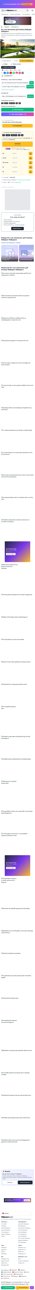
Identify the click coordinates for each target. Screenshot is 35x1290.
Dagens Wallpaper (5, 1234)
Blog (19, 1258)
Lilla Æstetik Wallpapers (24, 1238)
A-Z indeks (4, 1224)
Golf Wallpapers (22, 1242)
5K (16, 103)
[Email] (19, 73)
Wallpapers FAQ (5, 1258)
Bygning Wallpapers (23, 1240)
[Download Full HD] (30, 158)
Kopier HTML (30, 86)
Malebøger (4, 1253)
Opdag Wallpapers (5, 1228)
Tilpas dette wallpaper (18, 114)
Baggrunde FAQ (5, 1261)
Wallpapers (6, 26)
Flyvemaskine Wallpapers (24, 1228)
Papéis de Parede (18, 1272)
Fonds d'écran (6, 1276)
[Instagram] (16, 73)
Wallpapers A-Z (22, 1247)
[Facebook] (5, 73)
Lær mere (9, 1182)
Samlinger (3, 1226)
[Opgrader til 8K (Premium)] (30, 171)
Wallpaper (22, 1270)
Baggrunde (4, 1249)
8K (19, 103)
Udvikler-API (21, 1263)
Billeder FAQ (4, 1263)
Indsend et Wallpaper (23, 1261)
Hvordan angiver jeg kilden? (7, 89)
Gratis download (18, 109)
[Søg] (27, 10)
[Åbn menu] (32, 10)
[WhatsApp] (13, 73)
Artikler (3, 1236)
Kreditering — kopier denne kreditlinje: (11, 79)
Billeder (3, 1251)
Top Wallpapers (5, 1232)
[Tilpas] (32, 1287)
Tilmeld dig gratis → (25, 1182)
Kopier (31, 82)
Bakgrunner (24, 1276)
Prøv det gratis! (17, 125)
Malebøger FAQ (5, 1265)
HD (2, 103)
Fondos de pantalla (8, 1274)
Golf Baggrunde (14, 26)
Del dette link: (4, 93)
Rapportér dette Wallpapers (8, 187)
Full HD (6, 103)
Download (17, 144)
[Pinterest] (11, 73)
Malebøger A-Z (22, 1253)
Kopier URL (30, 96)
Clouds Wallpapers (23, 1230)
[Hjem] (1, 27)
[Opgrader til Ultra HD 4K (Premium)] (30, 162)
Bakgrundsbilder (7, 1272)
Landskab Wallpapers (23, 1224)
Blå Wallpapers (22, 1226)
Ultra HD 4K (12, 103)
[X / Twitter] (8, 73)
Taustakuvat (6, 1278)
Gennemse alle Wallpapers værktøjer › (11, 242)
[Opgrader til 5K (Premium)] (30, 167)
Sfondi (27, 1272)
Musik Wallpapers (22, 1232)
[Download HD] (30, 153)
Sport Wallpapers (22, 1236)
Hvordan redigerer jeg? (16, 182)
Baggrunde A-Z (22, 1249)
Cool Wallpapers (22, 1234)
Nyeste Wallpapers (6, 1230)
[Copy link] (22, 73)
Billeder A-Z (21, 1251)
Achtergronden (19, 1274)
